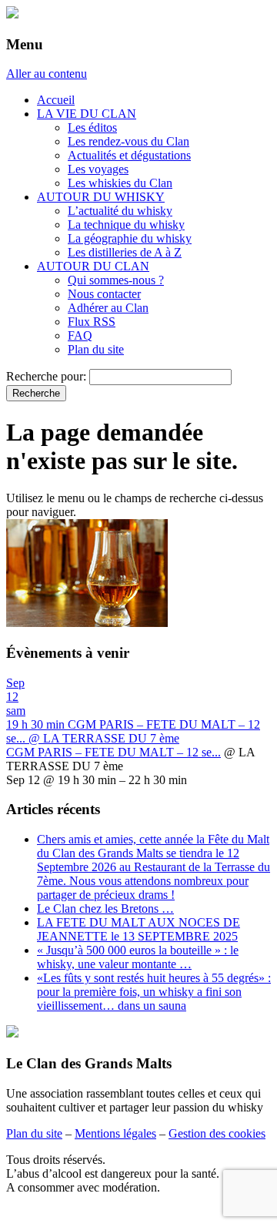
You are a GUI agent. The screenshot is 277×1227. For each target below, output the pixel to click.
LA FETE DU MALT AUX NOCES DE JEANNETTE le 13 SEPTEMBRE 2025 (138, 929)
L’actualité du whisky (120, 210)
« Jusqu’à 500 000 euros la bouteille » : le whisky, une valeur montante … (138, 957)
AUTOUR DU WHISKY (101, 196)
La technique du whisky (126, 224)
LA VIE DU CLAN (86, 113)
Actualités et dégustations (129, 155)
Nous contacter (104, 293)
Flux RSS (91, 321)
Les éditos (92, 127)
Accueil (56, 99)
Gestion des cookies (217, 1133)
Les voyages (98, 169)
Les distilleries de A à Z (125, 252)
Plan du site (96, 349)
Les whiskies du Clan (120, 182)
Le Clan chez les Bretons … (105, 908)
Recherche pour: (46, 376)
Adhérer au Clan (108, 307)
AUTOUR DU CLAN (93, 266)
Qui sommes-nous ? (116, 280)
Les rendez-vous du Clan (128, 141)
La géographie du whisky (130, 238)
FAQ (80, 335)
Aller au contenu (46, 73)
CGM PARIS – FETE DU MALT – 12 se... (113, 752)
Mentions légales (115, 1133)
